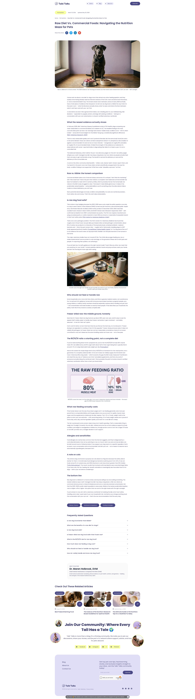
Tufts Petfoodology (74, 465)
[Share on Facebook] (66, 32)
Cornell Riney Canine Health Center (99, 229)
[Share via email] (79, 32)
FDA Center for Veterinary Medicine (94, 217)
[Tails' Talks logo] (62, 3)
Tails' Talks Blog (82, 689)
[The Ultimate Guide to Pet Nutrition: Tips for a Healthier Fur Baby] (126, 602)
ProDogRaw (104, 347)
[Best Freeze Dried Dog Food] (68, 602)
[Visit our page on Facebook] (123, 688)
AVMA (107, 217)
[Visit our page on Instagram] (125, 688)
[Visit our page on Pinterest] (131, 688)
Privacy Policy (90, 689)
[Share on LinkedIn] (75, 32)
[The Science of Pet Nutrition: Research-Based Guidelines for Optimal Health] (97, 602)
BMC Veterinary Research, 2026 (77, 135)
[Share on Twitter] (71, 32)
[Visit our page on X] (128, 688)
